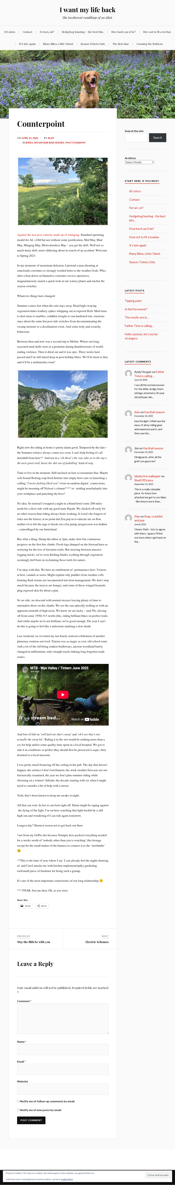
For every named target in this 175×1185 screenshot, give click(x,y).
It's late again (137, 245)
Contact (27, 32)
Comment (24, 1001)
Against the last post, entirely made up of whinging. (48, 235)
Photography (75, 142)
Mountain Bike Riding (49, 142)
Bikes (29, 142)
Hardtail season (154, 412)
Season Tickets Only (93, 44)
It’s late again (27, 44)
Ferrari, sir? (47, 32)
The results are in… (137, 317)
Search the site (134, 131)
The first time (121, 44)
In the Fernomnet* (136, 309)
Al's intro (135, 191)
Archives (130, 158)
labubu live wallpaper (147, 476)
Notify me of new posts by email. (41, 1110)
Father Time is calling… (139, 326)
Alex (51, 138)
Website (22, 1081)
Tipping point (133, 301)
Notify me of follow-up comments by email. (47, 1101)
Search (157, 137)
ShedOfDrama (143, 480)
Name (21, 1041)
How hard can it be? (123, 32)
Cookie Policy (67, 1179)
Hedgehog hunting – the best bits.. (83, 32)
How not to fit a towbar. (157, 32)
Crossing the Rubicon (150, 44)
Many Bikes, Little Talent (58, 44)
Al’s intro (9, 32)
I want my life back (88, 9)
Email (21, 1061)
